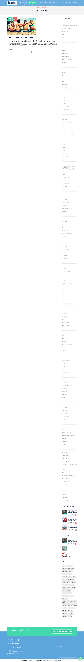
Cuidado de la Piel (66, 159)
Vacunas (64, 488)
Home (38, 7)
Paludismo (64, 388)
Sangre (63, 444)
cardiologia (65, 571)
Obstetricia (64, 369)
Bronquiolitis (65, 84)
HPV (63, 274)
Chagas (63, 131)
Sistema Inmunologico (67, 461)
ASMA (63, 78)
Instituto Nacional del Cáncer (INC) (69, 291)
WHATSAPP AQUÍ (58, 646)
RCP (63, 422)
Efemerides (64, 211)
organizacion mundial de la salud (68, 602)
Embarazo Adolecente (67, 214)
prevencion (74, 605)
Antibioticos (65, 69)
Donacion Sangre (66, 202)
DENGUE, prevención (72, 553)
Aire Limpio (64, 44)
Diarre (63, 193)
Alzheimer (64, 62)
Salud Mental (65, 438)
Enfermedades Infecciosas (68, 218)
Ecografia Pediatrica (67, 208)
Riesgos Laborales (66, 432)
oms (66, 598)
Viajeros (64, 494)
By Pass (63, 97)
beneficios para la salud (25, 52)
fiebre (63, 582)
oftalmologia (71, 595)
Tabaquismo (64, 469)
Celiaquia (64, 125)
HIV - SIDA (64, 268)
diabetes (72, 579)
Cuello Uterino (65, 156)
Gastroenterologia (66, 243)
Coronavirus (65, 147)
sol (72, 610)
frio (67, 582)
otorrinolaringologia (67, 385)
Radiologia (64, 419)
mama (63, 319)
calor (63, 100)
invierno (69, 587)
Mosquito (64, 341)
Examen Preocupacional (67, 233)
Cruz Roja (64, 153)
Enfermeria (64, 221)
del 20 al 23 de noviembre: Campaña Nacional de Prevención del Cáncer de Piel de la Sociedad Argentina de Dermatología (69, 169)
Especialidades (65, 230)
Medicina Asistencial (66, 325)
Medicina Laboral (66, 332)
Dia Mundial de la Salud (67, 186)
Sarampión (64, 610)
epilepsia (64, 224)
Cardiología (65, 119)
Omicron (64, 375)
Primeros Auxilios (66, 410)
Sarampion (64, 447)
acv (63, 565)
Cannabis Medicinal (66, 109)
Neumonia (64, 350)
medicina (74, 587)
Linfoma (64, 316)
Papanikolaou (65, 391)
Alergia (63, 47)
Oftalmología (65, 372)
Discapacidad (65, 199)
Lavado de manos (66, 310)
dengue (74, 576)
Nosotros (24, 2)
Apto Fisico (64, 72)
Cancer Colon (65, 106)
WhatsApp (33, 2)
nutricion (64, 595)
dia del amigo (36, 52)
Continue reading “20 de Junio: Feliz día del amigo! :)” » (20, 45)
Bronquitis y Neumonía (67, 91)
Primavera (64, 407)
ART (63, 75)
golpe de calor (72, 582)
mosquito (64, 590)
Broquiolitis (65, 94)
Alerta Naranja (65, 56)
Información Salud (19, 54)
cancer (64, 568)
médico (69, 590)
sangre (73, 608)
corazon (64, 144)
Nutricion (64, 363)
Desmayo (64, 180)
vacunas (71, 613)
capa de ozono (65, 112)
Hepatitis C (64, 258)
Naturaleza (64, 347)
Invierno (64, 294)
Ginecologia (65, 246)
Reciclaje (64, 426)
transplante (65, 613)
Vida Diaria (64, 497)
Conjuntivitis (65, 141)
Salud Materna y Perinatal (68, 435)
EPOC (63, 227)
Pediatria (64, 397)
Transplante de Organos (68, 475)
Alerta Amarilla (65, 53)
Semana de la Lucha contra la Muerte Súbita (69, 452)
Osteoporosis (65, 382)
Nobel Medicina (65, 360)
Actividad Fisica (65, 31)
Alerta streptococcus (67, 59)
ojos (63, 598)
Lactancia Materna (66, 307)
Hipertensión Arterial (67, 265)
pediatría (64, 605)
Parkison (64, 394)
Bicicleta (64, 81)
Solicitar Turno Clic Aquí (62, 631)
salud (42, 52)
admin (11, 49)
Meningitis (64, 338)
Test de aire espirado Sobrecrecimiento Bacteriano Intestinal (72, 511)
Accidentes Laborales (67, 28)
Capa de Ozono (65, 116)
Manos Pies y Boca (66, 322)
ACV (63, 34)
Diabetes (64, 189)
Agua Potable (65, 40)
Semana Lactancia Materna (68, 455)
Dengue (63, 174)
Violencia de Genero (66, 500)
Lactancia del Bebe (66, 303)
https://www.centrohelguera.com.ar (15, 654)
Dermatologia (65, 177)
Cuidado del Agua (66, 163)
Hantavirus (64, 255)
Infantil (63, 280)
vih (67, 616)
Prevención (64, 404)
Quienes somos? (65, 416)
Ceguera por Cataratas (67, 122)
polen (69, 605)
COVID (63, 150)
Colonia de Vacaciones (67, 134)
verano (64, 616)
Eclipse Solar (65, 205)
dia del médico (65, 183)
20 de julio (15, 52)
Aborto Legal (65, 22)
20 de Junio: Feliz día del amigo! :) (21, 37)
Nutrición (64, 366)
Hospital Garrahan (66, 271)
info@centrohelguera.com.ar (14, 653)
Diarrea (63, 196)
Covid (70, 574)
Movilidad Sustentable (67, 344)
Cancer (63, 103)
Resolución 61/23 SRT (72, 546)
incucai (63, 587)
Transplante (65, 472)
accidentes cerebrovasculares (69, 25)
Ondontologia (65, 379)
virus (70, 616)
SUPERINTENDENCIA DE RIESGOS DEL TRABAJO (69, 465)
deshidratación (65, 579)
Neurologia (64, 357)
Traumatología (65, 478)
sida (69, 610)
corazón (71, 571)
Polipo (63, 400)
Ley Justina (64, 313)
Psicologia (64, 413)
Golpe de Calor (65, 249)
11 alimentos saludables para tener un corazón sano (72, 519)
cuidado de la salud (66, 576)
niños (70, 593)
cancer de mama (70, 568)
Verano (63, 491)
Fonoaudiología (66, 240)
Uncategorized (65, 481)
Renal (63, 429)
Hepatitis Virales (65, 261)
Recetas (75, 2)
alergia (67, 565)
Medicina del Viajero (66, 328)
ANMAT (63, 65)
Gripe (63, 252)
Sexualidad (64, 458)
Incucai (63, 277)
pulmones (64, 608)
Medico (63, 335)
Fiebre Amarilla (65, 236)
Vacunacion (64, 484)
